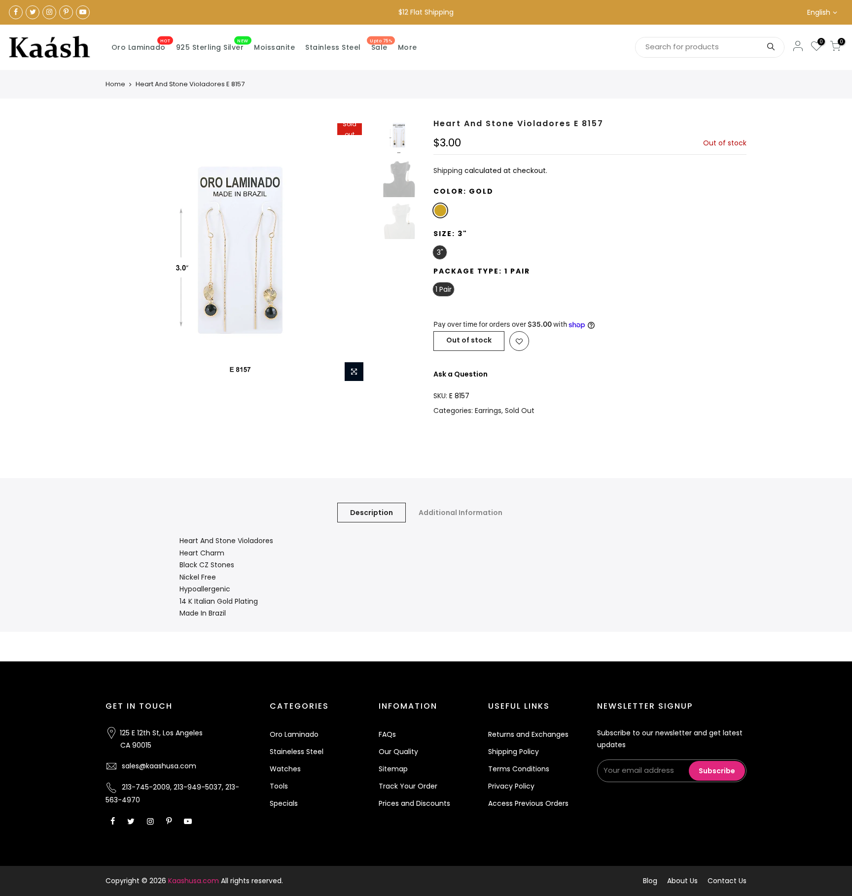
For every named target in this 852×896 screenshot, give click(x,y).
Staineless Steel (296, 752)
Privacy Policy (511, 786)
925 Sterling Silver (212, 45)
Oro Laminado (141, 45)
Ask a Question (460, 374)
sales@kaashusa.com (159, 766)
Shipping (447, 170)
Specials (284, 803)
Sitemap (393, 769)
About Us (682, 881)
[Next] (357, 253)
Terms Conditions (518, 769)
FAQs (387, 734)
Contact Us (727, 881)
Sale (381, 45)
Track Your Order (408, 786)
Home (115, 84)
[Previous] (123, 253)
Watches (285, 769)
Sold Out (519, 410)
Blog (650, 881)
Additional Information (460, 512)
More (407, 47)
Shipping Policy (513, 752)
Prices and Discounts (414, 803)
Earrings (488, 410)
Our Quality (398, 752)
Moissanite (274, 47)
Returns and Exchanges (528, 734)
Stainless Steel (333, 47)
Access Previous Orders (528, 803)
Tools (279, 786)
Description (371, 512)
